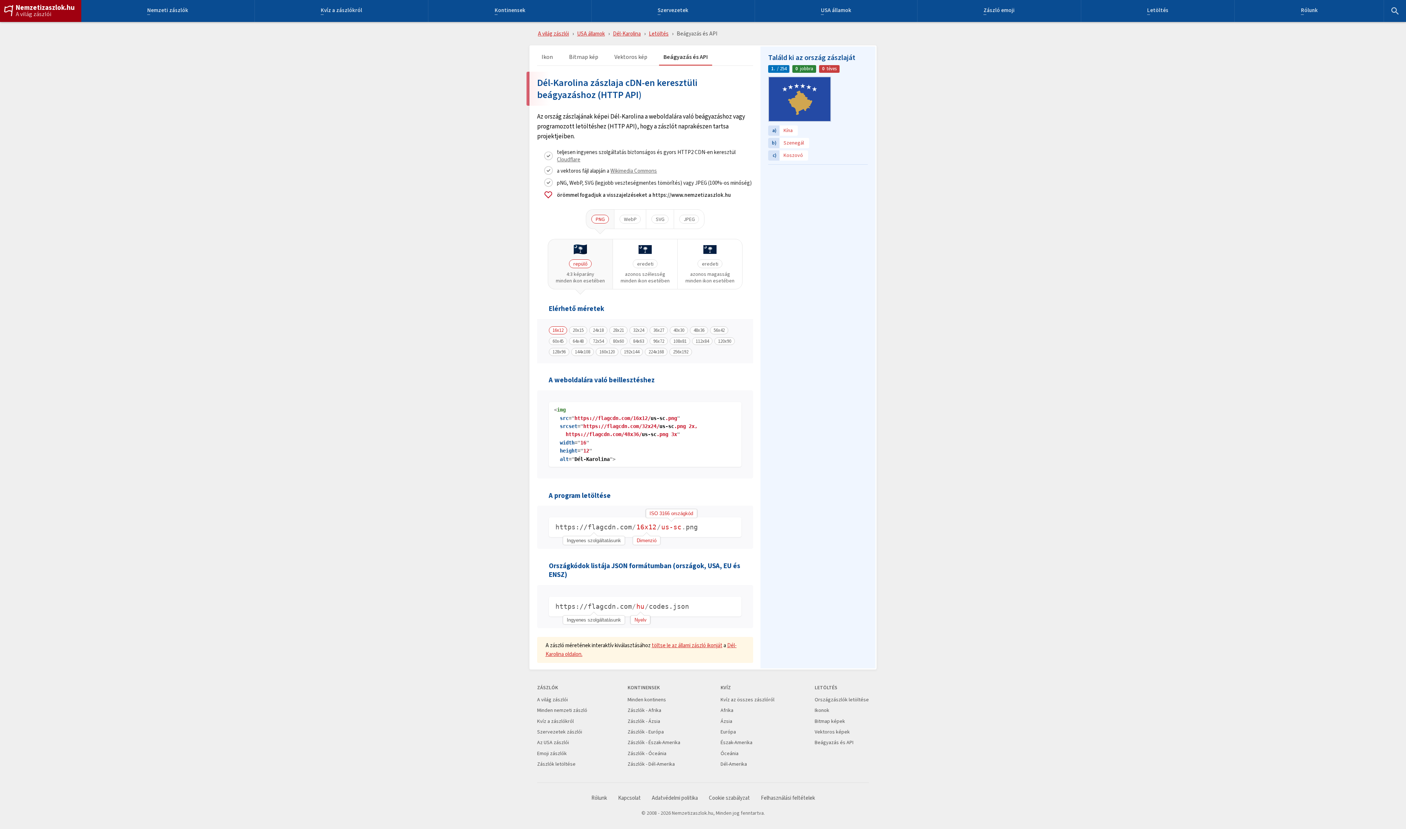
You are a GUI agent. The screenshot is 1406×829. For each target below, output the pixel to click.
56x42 (719, 330)
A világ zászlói (33, 14)
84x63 (638, 341)
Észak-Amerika (736, 742)
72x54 (598, 341)
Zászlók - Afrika (644, 710)
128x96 (559, 352)
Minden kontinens (647, 700)
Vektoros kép (630, 57)
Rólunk (1309, 11)
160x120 (607, 352)
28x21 (618, 330)
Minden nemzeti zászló (562, 710)
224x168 (656, 352)
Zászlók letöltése (556, 764)
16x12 (558, 330)
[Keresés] (1395, 11)
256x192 (680, 352)
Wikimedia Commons (633, 171)
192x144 (631, 352)
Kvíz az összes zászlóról (747, 700)
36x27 (658, 330)
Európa (728, 732)
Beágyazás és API (685, 57)
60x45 (558, 341)
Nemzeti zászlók (167, 11)
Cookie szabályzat (729, 798)
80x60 (618, 341)
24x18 (598, 330)
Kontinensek (510, 11)
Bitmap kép (583, 57)
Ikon (547, 57)
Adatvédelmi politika (675, 798)
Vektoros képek (832, 732)
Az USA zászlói (553, 742)
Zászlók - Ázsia (644, 721)
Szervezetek (673, 11)
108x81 (680, 341)
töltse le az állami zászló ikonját (687, 645)
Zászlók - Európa (646, 732)
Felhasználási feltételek (788, 798)
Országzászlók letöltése (842, 700)
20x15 (578, 330)
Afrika (727, 710)
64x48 (578, 341)
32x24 (638, 330)
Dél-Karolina (627, 33)
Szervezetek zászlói (559, 732)
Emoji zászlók (552, 753)
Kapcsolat (629, 798)
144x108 (582, 352)
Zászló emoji (999, 11)
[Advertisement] (818, 214)
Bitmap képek (830, 721)
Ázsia (726, 721)
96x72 (658, 341)
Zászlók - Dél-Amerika (651, 764)
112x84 (702, 341)
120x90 (724, 341)
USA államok (836, 11)
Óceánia (730, 753)
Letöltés (1157, 11)
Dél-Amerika (734, 764)
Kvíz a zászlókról (341, 11)
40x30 (678, 330)
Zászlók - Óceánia (647, 753)
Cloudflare (568, 159)
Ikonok (822, 710)
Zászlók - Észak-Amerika (654, 742)
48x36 (698, 330)
